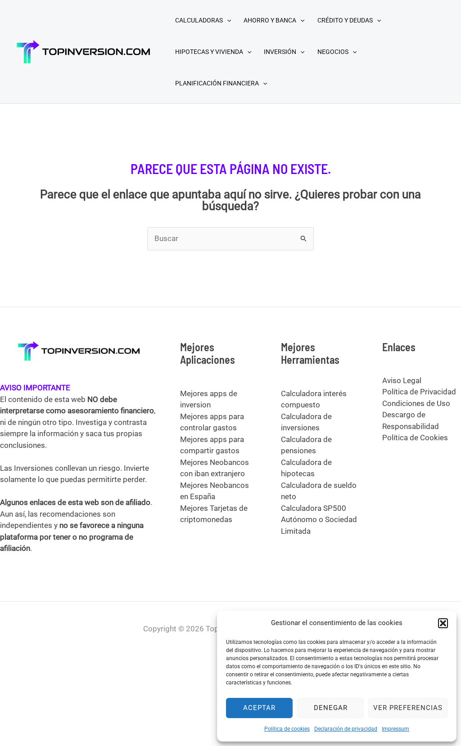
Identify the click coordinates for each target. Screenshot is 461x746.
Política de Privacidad (419, 391)
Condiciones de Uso (416, 403)
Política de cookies (287, 729)
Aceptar (259, 708)
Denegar (331, 708)
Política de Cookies (415, 437)
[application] (227, 20)
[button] (442, 623)
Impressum (395, 729)
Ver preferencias (408, 708)
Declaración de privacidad (345, 729)
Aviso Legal (401, 380)
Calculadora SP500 (313, 508)
